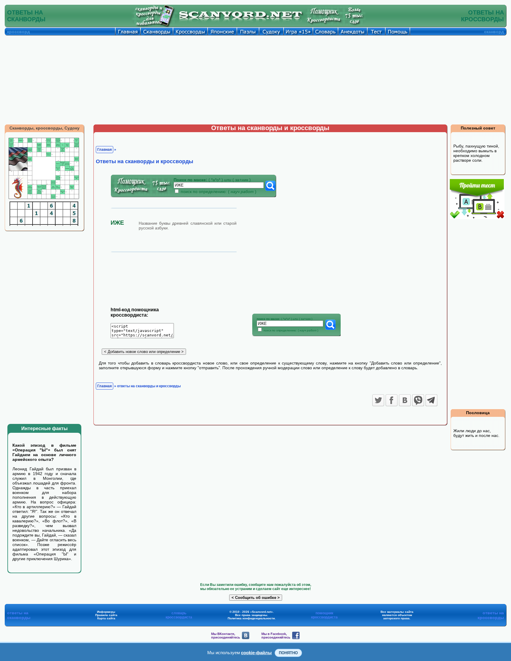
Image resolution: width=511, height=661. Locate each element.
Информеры (106, 611)
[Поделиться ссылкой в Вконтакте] (405, 400)
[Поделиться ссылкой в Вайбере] (418, 400)
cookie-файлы (256, 652)
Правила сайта (106, 615)
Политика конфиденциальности (251, 618)
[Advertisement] (255, 79)
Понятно (288, 653)
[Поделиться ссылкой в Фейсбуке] (391, 400)
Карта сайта (106, 618)
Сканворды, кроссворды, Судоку (44, 128)
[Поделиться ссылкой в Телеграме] (431, 400)
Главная (104, 150)
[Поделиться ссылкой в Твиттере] (378, 400)
